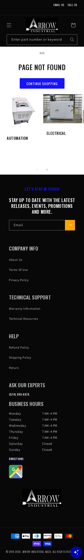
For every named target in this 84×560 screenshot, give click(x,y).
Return (14, 368)
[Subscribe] (70, 225)
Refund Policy (19, 347)
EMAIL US (59, 5)
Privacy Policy (18, 280)
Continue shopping (42, 83)
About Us (15, 260)
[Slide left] (37, 170)
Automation (17, 138)
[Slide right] (47, 170)
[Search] (72, 39)
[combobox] (42, 40)
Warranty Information (25, 309)
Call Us (72, 5)
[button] (9, 25)
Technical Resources (23, 319)
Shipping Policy (20, 357)
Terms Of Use (18, 270)
